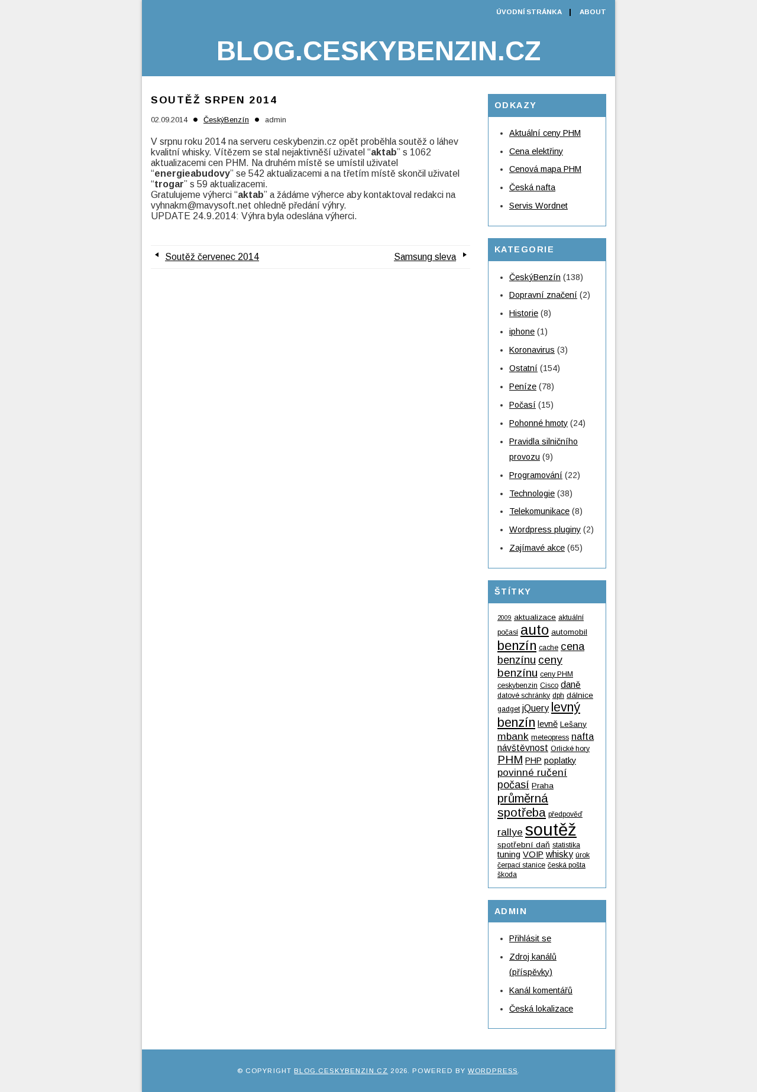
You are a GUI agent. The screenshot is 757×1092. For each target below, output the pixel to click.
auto (534, 630)
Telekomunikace (539, 511)
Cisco (549, 685)
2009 (504, 617)
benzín (516, 645)
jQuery (535, 708)
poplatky (560, 760)
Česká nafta (532, 187)
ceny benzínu (529, 666)
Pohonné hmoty (538, 423)
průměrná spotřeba (522, 805)
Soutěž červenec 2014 (212, 257)
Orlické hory (570, 749)
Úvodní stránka (529, 11)
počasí (513, 785)
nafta (582, 736)
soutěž (551, 829)
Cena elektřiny (536, 151)
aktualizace (535, 617)
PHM (510, 759)
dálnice (580, 695)
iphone (522, 331)
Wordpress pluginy (545, 529)
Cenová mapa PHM (545, 169)
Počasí (522, 405)
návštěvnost (522, 748)
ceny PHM (556, 674)
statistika (566, 845)
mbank (513, 736)
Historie (523, 313)
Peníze (522, 386)
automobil (569, 632)
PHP (533, 760)
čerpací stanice (521, 865)
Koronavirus (532, 350)
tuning (508, 854)
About (593, 11)
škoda (507, 874)
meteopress (550, 737)
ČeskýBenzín (226, 119)
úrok (582, 855)
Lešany (573, 724)
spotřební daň (523, 844)
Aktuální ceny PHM (545, 133)
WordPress (492, 1070)
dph (558, 695)
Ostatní (523, 368)
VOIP (533, 854)
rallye (510, 832)
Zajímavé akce (537, 547)
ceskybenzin (517, 685)
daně (571, 685)
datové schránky (523, 695)
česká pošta (566, 865)
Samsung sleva (425, 257)
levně (548, 724)
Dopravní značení (543, 295)
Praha (543, 785)
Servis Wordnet (538, 205)
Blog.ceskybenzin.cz (378, 50)
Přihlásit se (530, 938)
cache (548, 648)
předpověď (565, 814)
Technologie (532, 493)
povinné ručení (532, 772)
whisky (559, 854)
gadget (508, 709)
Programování (535, 475)
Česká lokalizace (541, 1008)
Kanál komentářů (540, 990)
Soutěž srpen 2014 (214, 100)
